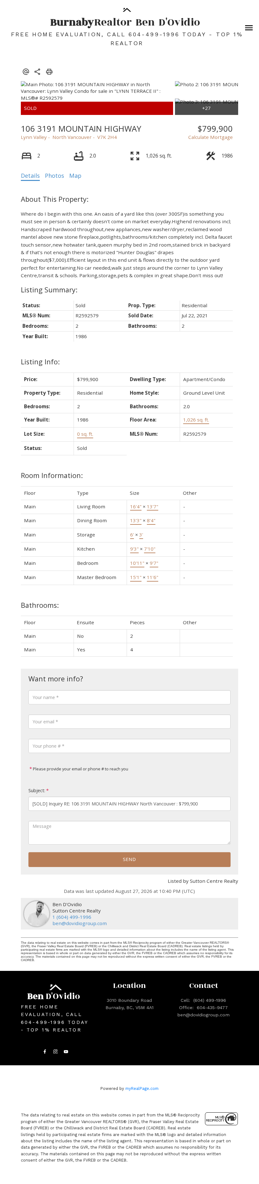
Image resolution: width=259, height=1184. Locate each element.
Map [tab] (75, 175)
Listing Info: (40, 361)
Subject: (36, 790)
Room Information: (52, 475)
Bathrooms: (40, 605)
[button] (45, 1051)
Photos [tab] (54, 175)
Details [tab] (30, 175)
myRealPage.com (142, 1088)
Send (129, 859)
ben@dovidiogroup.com (79, 923)
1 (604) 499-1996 (71, 917)
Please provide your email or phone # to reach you (80, 769)
